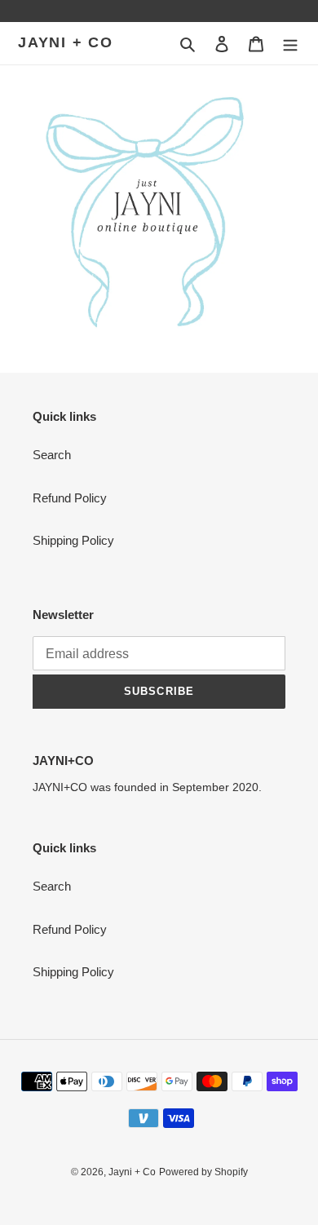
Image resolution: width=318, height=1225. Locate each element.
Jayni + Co (65, 42)
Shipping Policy (73, 540)
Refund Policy (70, 498)
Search (52, 455)
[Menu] (290, 43)
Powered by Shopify (203, 1172)
